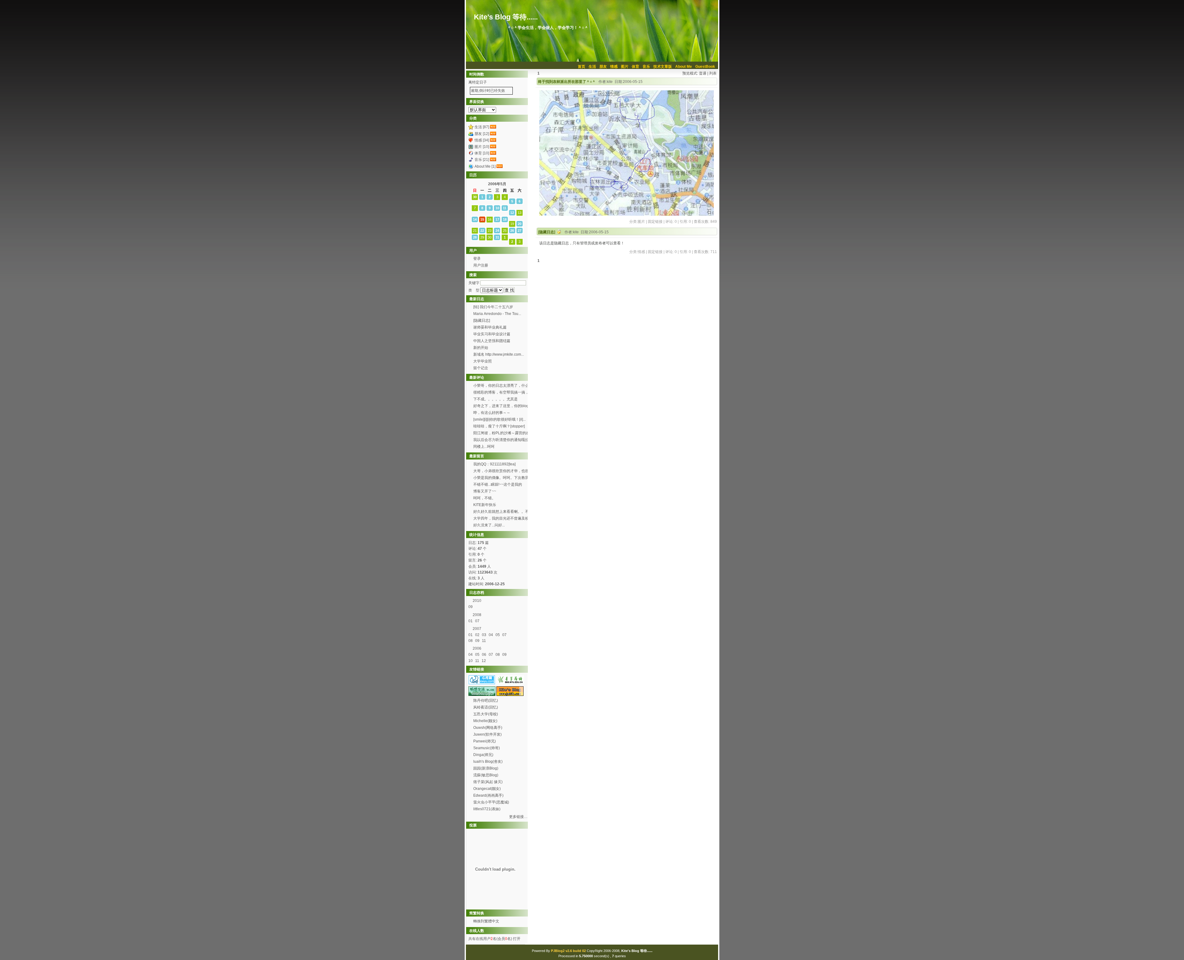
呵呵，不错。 (484, 498)
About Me (683, 66)
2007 (477, 629)
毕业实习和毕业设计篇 (491, 334)
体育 (635, 66)
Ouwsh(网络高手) (487, 727)
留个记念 (480, 368)
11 (504, 208)
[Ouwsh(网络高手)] (481, 694)
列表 (713, 73)
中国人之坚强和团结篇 (491, 341)
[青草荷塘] (510, 683)
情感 (614, 66)
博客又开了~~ (484, 491)
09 (471, 607)
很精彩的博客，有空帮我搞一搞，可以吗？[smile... (501, 393)
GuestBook (705, 66)
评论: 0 (671, 221)
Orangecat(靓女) (487, 788)
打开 (516, 939)
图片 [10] (482, 147)
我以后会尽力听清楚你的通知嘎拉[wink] (501, 440)
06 (484, 654)
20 (519, 224)
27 (519, 230)
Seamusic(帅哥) (486, 748)
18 (505, 219)
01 (471, 621)
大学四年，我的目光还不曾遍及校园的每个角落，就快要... (501, 519)
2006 (477, 648)
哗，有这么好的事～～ (491, 413)
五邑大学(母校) (485, 714)
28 (475, 237)
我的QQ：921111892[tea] (494, 464)
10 (497, 208)
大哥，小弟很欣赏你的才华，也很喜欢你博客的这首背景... (501, 471)
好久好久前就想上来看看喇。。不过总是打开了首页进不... (501, 512)
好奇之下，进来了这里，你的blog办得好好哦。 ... (501, 406)
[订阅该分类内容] (493, 127)
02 (477, 635)
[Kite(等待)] (510, 694)
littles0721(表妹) (486, 809)
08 (471, 641)
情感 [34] (482, 140)
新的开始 (480, 347)
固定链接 (655, 221)
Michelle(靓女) (485, 721)
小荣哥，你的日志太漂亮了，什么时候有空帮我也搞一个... (501, 386)
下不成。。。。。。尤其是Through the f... (495, 399)
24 (497, 230)
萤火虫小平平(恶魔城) (491, 802)
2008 (477, 615)
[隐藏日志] (546, 232)
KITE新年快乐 (484, 505)
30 (475, 197)
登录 (477, 258)
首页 (581, 66)
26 (512, 230)
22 (482, 230)
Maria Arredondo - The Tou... (497, 314)
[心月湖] (481, 683)
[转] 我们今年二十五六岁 (493, 307)
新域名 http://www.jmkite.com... (498, 354)
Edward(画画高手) (488, 795)
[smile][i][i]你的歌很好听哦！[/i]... (499, 419)
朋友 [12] (482, 134)
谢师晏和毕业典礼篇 (490, 327)
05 (498, 635)
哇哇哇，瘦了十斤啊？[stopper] (499, 426)
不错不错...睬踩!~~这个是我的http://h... (497, 485)
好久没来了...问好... (489, 525)
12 (512, 212)
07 (477, 621)
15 (482, 219)
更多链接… (518, 817)
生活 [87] (482, 127)
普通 (702, 73)
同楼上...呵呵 (484, 446)
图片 (624, 66)
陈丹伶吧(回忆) (485, 700)
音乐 (646, 66)
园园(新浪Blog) (485, 768)
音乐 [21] (482, 159)
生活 (592, 66)
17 (497, 219)
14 (475, 219)
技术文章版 (662, 66)
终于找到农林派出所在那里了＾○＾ (567, 82)
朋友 (603, 66)
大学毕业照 (482, 361)
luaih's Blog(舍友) (488, 761)
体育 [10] (482, 153)
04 (491, 635)
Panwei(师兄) (484, 741)
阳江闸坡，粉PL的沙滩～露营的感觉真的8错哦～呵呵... (501, 433)
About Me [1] (485, 166)
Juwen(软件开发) (487, 734)
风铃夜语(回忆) (485, 707)
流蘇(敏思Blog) (485, 775)
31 (497, 237)
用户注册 (480, 265)
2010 (477, 600)
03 (484, 635)
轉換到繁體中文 (486, 921)
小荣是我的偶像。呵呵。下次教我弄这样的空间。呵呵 (501, 478)
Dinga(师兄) (483, 755)
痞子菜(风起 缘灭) (488, 782)
